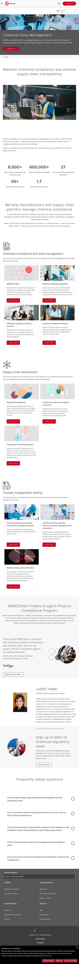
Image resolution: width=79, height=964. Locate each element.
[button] (2, 3)
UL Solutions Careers (10, 893)
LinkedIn (29, 930)
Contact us (69, 3)
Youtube (49, 930)
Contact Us (7, 910)
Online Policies (40, 939)
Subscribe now (43, 764)
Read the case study (13, 674)
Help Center (43, 889)
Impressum (40, 942)
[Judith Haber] (16, 702)
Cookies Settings (48, 960)
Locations (7, 919)
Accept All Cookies (70, 960)
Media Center (44, 914)
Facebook (39, 930)
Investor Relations (45, 919)
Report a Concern (45, 898)
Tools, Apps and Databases (48, 893)
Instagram (44, 930)
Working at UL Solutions (11, 889)
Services (6, 57)
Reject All (59, 960)
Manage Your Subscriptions (13, 914)
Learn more (13, 300)
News (41, 910)
